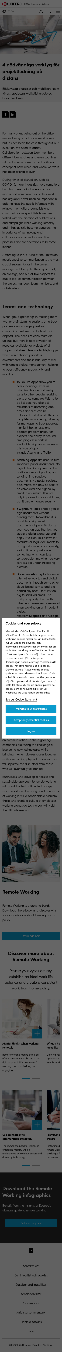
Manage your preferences (31, 709)
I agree (31, 731)
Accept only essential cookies (31, 720)
